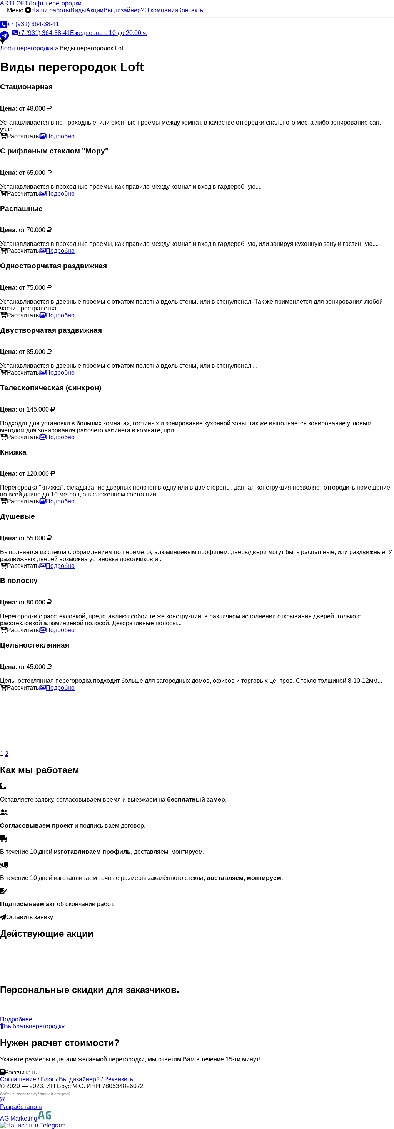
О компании (161, 10)
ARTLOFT (41, 3)
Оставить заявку (29, 917)
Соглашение (18, 1079)
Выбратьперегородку (34, 1026)
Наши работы (50, 10)
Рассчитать (23, 136)
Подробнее (16, 1019)
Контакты (191, 10)
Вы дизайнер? (124, 10)
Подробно (60, 136)
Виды (78, 10)
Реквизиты (119, 1079)
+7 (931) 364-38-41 (33, 24)
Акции (95, 10)
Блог (47, 1079)
